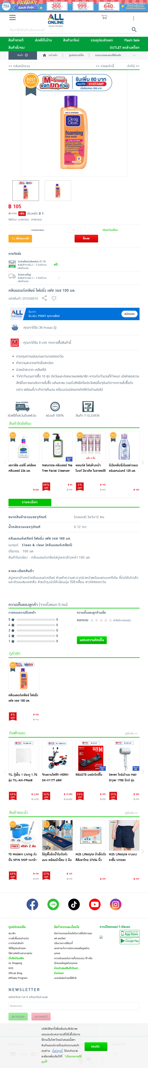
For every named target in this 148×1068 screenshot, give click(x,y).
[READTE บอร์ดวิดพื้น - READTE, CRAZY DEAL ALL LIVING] (91, 755)
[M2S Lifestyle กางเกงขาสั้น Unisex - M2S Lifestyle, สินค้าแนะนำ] (124, 835)
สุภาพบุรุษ (18, 1016)
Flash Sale (132, 40)
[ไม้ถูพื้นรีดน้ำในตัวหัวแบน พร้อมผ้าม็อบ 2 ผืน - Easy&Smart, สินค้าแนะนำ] (57, 835)
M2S (10, 968)
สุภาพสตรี (41, 1016)
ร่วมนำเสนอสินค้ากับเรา (66, 968)
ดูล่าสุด (14, 653)
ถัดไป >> (133, 66)
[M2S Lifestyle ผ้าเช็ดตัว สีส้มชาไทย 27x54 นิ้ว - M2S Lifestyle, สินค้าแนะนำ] (91, 835)
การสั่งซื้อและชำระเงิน (18, 938)
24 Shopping (15, 963)
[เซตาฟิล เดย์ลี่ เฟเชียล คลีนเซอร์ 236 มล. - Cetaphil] (23, 446)
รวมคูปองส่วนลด (102, 40)
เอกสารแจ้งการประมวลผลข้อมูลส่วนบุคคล (71, 950)
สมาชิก (12, 933)
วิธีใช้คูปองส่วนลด (17, 948)
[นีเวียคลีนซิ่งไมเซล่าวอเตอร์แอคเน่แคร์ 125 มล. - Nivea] (124, 446)
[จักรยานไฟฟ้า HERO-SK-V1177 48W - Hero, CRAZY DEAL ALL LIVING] (57, 755)
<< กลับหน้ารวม (19, 66)
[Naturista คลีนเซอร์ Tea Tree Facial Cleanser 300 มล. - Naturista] (57, 446)
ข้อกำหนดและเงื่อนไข (66, 927)
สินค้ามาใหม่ (71, 40)
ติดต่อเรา (59, 973)
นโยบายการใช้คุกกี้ (63, 943)
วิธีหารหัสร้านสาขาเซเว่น (20, 953)
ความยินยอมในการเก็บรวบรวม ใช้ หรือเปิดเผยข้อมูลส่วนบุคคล (73, 960)
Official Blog (15, 973)
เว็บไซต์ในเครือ (16, 958)
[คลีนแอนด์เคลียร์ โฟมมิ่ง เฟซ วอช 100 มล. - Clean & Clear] (23, 676)
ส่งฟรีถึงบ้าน (43, 40)
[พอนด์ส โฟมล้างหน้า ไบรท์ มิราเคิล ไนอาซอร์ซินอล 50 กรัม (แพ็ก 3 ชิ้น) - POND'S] (91, 446)
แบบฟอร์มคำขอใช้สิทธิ (65, 978)
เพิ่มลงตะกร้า (22, 239)
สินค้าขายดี (16, 40)
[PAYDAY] (74, 6)
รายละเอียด (30, 502)
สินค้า (20, 55)
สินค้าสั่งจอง (16, 47)
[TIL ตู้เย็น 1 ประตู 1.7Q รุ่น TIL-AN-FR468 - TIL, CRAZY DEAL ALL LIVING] (23, 755)
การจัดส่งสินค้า (16, 943)
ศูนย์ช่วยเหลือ (17, 927)
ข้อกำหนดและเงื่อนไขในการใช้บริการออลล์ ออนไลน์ (73, 936)
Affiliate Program (18, 978)
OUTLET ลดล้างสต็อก (125, 47)
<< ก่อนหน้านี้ (105, 66)
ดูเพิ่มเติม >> (131, 733)
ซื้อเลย (86, 239)
